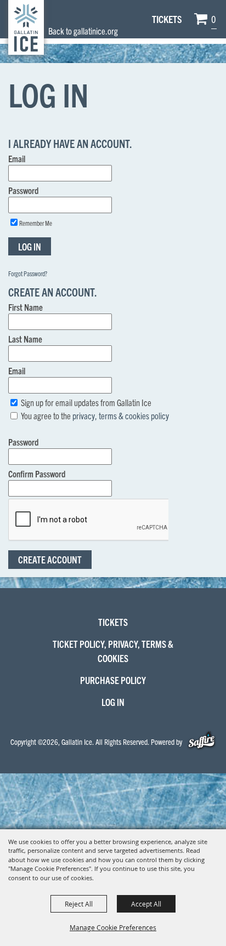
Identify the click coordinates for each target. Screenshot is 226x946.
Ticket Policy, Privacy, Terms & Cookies (113, 651)
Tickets (167, 19)
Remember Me (35, 223)
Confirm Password (36, 473)
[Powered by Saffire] (201, 741)
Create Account (50, 559)
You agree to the (95, 415)
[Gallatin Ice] (26, 27)
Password (23, 190)
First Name (25, 306)
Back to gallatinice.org (83, 30)
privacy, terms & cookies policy (120, 415)
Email (16, 158)
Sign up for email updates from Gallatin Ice (86, 402)
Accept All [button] (146, 903)
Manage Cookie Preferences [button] (113, 927)
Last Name (25, 338)
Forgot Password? (27, 273)
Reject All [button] (79, 903)
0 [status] (213, 19)
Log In (29, 246)
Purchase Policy (113, 680)
